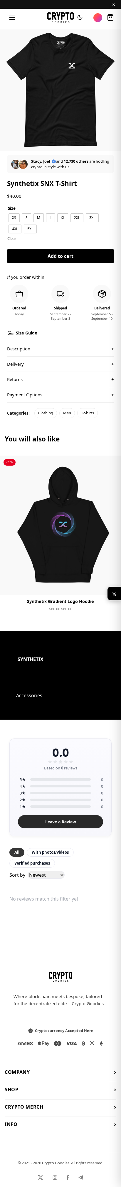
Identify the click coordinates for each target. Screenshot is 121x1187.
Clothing (45, 413)
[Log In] (97, 17)
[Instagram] (55, 1177)
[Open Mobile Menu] (12, 17)
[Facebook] (68, 1177)
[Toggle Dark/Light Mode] (80, 17)
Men (67, 413)
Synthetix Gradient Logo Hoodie (60, 601)
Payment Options (60, 395)
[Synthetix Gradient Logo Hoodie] (60, 525)
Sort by (17, 875)
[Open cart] (110, 17)
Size (12, 208)
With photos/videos (50, 852)
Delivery (60, 364)
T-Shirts (87, 413)
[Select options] (60, 585)
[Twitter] (40, 1177)
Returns (60, 379)
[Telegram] (80, 1177)
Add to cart (60, 256)
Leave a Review (60, 822)
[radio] (14, 217)
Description (60, 349)
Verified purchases (32, 863)
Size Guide (26, 333)
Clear (11, 238)
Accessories (29, 695)
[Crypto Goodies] (60, 17)
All (16, 852)
